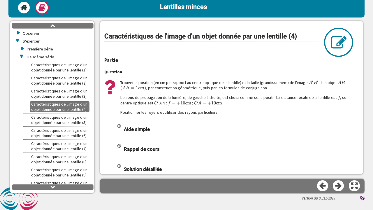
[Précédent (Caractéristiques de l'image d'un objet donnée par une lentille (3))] (323, 186)
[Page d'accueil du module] (24, 7)
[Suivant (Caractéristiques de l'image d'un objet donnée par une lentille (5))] (338, 186)
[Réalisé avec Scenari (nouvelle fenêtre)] (362, 199)
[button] (238, 129)
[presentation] (314, 82)
